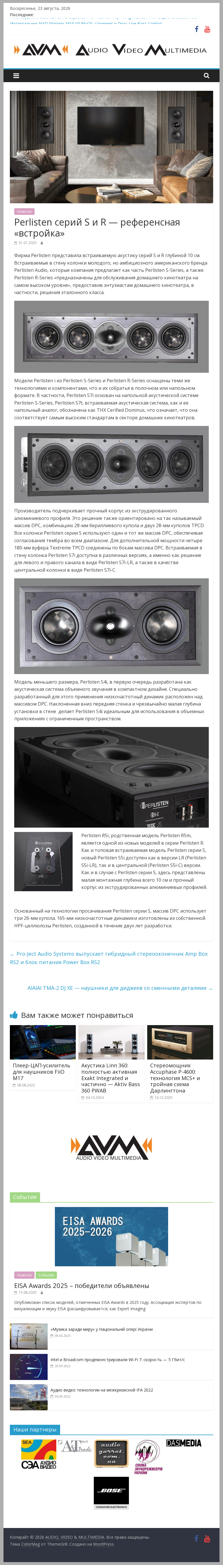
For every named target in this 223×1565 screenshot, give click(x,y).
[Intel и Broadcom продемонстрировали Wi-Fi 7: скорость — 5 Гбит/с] (29, 1357)
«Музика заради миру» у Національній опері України (102, 1329)
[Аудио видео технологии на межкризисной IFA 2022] (29, 1387)
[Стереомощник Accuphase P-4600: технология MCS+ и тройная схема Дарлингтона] (180, 1028)
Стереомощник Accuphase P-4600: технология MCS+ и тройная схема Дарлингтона (175, 1078)
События (46, 1275)
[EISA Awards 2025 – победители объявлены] (111, 1210)
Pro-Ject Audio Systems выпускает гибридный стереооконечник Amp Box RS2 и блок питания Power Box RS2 (109, 958)
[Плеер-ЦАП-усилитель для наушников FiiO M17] (43, 1028)
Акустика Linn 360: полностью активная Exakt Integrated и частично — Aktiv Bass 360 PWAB (110, 1078)
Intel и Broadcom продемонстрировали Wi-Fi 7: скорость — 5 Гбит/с (118, 1359)
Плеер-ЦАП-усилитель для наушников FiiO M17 (41, 1071)
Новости (24, 211)
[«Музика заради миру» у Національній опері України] (29, 1326)
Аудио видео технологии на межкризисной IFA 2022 (102, 1390)
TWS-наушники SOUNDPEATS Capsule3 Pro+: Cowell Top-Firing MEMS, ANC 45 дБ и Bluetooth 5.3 (103, 21)
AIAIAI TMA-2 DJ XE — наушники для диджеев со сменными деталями (120, 987)
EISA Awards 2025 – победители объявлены (81, 1285)
